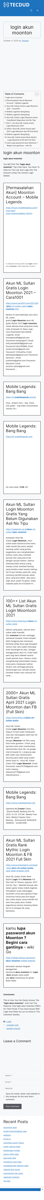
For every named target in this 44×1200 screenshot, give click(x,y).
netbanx (7, 1135)
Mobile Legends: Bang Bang (18, 112)
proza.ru (7, 1139)
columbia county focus (13, 1143)
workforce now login (12, 1162)
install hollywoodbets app (15, 1131)
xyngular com (12, 1025)
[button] (31, 10)
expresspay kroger (11, 1150)
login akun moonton (14, 97)
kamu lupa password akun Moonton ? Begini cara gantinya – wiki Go (22, 144)
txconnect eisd (10, 1127)
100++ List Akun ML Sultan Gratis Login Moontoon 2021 (20, 124)
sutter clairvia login (11, 1147)
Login (8, 1021)
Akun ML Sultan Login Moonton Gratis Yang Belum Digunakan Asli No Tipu (22, 118)
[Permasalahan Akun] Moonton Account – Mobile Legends (19, 101)
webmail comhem (11, 1177)
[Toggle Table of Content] (35, 94)
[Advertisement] (22, 68)
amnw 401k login (11, 1154)
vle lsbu (6, 1181)
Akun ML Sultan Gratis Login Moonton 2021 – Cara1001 (22, 107)
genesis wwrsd (13, 1028)
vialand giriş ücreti (11, 1169)
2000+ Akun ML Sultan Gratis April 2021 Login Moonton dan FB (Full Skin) (22, 130)
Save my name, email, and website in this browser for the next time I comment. (23, 1097)
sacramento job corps (13, 1173)
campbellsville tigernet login (16, 1166)
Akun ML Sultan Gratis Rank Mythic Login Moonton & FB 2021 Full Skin (22, 138)
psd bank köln (9, 1158)
